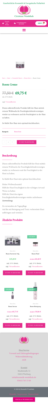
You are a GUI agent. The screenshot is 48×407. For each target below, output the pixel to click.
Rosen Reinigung (35, 306)
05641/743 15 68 (24, 381)
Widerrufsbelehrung (23, 357)
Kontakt (12, 394)
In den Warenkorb (26, 142)
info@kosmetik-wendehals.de (24, 377)
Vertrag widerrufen (24, 399)
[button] (24, 30)
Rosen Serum (12, 306)
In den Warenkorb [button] (12, 273)
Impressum (22, 394)
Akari (8, 78)
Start (3, 78)
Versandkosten (10, 102)
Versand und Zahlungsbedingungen (24, 354)
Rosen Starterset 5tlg (12, 254)
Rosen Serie (27, 78)
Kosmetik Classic (17, 78)
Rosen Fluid (35, 254)
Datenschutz (33, 394)
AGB (24, 360)
